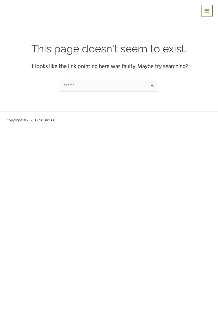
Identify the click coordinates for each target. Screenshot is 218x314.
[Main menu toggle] (207, 11)
